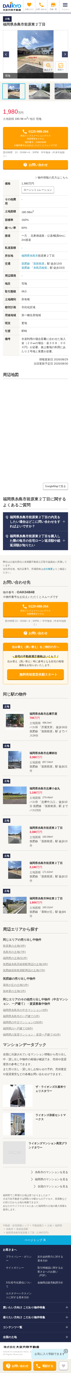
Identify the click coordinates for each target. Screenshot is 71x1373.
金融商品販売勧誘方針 (50, 1282)
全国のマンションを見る (53, 1186)
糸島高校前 (40, 267)
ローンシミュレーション (38, 189)
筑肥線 (25, 263)
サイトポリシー (15, 1267)
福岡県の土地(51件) (15, 958)
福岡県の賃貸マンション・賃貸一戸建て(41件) (32, 1034)
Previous (6, 54)
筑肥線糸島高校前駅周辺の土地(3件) (25, 964)
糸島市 (34, 255)
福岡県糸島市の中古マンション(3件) (25, 1010)
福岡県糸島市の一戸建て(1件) (21, 1016)
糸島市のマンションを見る (51, 1172)
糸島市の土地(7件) (14, 951)
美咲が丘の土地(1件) (16, 985)
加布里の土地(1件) (14, 991)
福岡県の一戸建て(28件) (18, 1028)
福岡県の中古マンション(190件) (23, 1022)
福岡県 (25, 255)
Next (65, 54)
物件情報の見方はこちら (53, 177)
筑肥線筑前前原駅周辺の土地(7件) (24, 970)
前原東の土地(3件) (14, 945)
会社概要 (48, 569)
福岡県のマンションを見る (51, 1179)
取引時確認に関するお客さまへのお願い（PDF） (50, 1271)
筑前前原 (38, 263)
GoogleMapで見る (55, 486)
